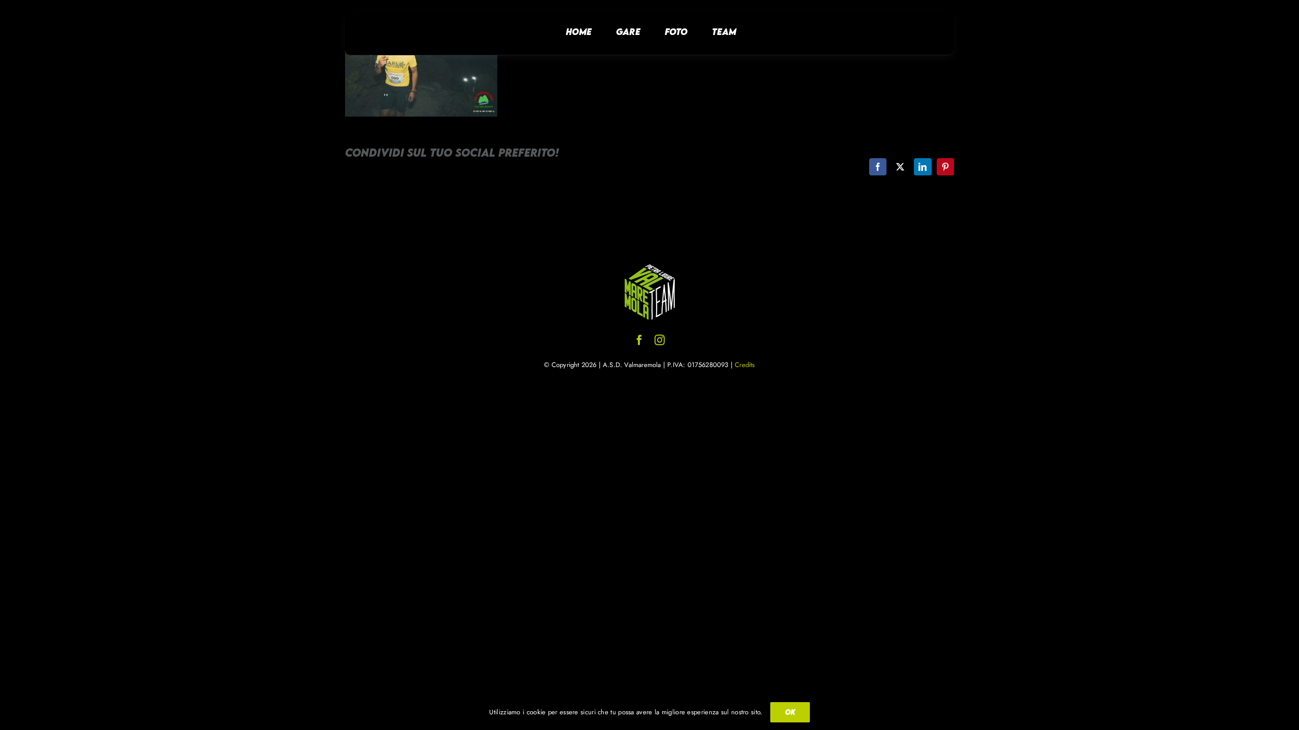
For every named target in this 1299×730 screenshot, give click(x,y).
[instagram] (660, 340)
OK (790, 712)
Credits (745, 365)
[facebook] (639, 340)
